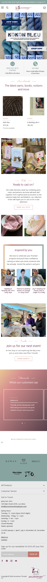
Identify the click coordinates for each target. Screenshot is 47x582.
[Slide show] (23, 35)
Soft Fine (6, 122)
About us (4, 537)
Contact (4, 540)
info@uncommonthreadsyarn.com (14, 506)
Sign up (33, 554)
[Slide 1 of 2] (23, 35)
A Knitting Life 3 (33, 122)
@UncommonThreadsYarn (23, 439)
